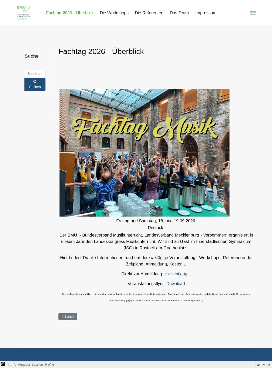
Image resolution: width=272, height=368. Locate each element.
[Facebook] (229, 67)
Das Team (179, 12)
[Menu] (253, 13)
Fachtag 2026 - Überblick (70, 12)
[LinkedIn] (250, 67)
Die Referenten (149, 12)
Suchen (35, 87)
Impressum (206, 12)
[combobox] (35, 74)
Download (175, 283)
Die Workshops (114, 12)
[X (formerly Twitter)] (239, 67)
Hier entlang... (177, 273)
